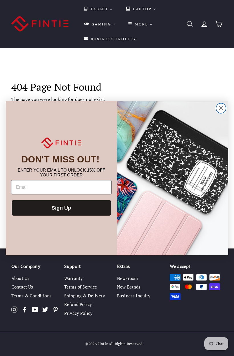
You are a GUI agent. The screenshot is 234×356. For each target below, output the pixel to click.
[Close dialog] (221, 108)
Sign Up (61, 208)
